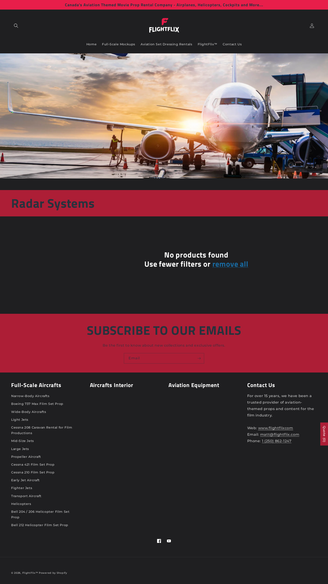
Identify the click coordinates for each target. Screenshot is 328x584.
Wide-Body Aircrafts (28, 412)
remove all (230, 264)
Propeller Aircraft (26, 457)
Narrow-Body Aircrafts (30, 396)
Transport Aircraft (26, 496)
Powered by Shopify (53, 572)
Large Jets (20, 449)
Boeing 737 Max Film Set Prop (37, 404)
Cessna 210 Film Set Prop (32, 472)
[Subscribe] (199, 358)
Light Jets (19, 420)
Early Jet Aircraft (25, 480)
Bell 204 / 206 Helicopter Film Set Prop (40, 514)
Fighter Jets (21, 488)
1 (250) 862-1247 (277, 441)
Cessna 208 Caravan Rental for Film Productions (41, 430)
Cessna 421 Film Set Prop (32, 465)
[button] (16, 26)
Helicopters (21, 504)
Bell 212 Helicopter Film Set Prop (39, 525)
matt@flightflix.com (279, 434)
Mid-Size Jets (22, 441)
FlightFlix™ (30, 572)
